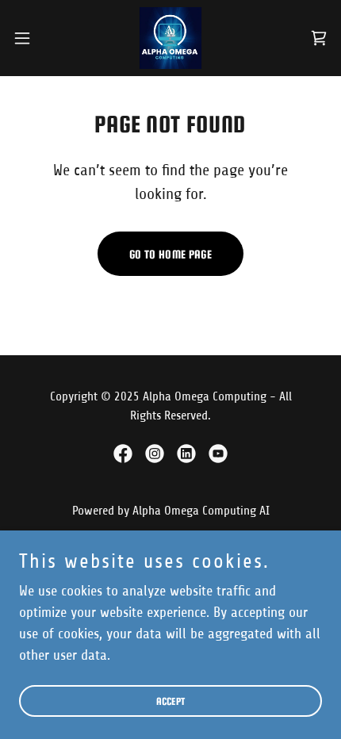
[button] (31, 38)
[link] (170, 38)
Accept (171, 701)
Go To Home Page (170, 254)
